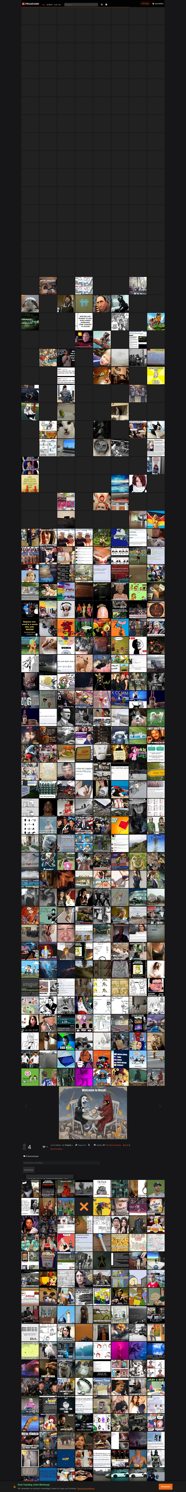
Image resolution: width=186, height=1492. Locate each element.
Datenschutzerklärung (85, 1489)
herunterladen (116, 1145)
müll (55, 5)
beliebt (49, 4)
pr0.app (145, 3)
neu (43, 5)
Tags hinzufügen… (57, 1149)
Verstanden (165, 1487)
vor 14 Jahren (56, 1145)
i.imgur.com (81, 1145)
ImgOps (99, 1145)
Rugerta (68, 1145)
